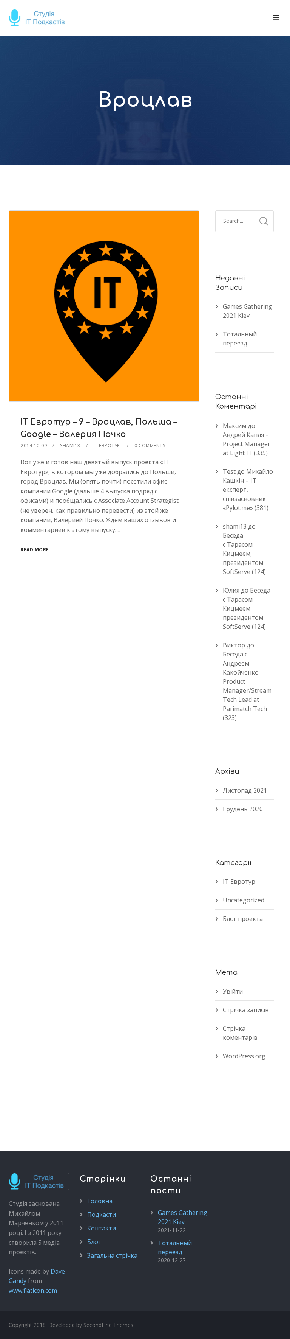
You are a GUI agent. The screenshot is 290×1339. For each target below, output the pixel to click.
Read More (34, 549)
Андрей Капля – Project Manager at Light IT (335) (246, 444)
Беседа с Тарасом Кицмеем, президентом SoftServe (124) (244, 553)
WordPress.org (244, 1056)
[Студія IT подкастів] (39, 18)
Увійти (233, 991)
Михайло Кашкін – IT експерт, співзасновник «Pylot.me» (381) (248, 489)
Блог (94, 1242)
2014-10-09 (34, 445)
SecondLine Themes (108, 1324)
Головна (100, 1201)
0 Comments (149, 445)
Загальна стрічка (112, 1255)
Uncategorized (243, 900)
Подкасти (101, 1214)
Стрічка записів (246, 1010)
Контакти (101, 1228)
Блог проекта (243, 918)
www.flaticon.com (33, 1290)
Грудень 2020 (243, 809)
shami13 (70, 445)
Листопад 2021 (245, 790)
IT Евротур (239, 881)
